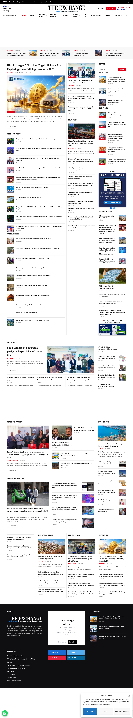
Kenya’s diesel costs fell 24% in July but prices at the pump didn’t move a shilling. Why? (39, 208)
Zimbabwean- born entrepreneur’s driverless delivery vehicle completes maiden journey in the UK (28, 509)
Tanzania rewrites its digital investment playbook (80, 54)
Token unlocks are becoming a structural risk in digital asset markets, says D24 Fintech (80, 109)
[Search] (126, 16)
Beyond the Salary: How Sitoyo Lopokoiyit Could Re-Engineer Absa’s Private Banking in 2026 (81, 593)
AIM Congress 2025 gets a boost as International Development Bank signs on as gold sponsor (107, 463)
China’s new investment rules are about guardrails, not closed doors (117, 124)
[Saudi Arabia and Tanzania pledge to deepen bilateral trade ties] (66, 53)
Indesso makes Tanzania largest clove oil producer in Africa (32, 320)
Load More (111, 171)
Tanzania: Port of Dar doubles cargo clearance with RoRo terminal (110, 445)
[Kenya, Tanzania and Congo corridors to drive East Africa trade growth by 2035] (81, 131)
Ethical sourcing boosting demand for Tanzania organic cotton (115, 54)
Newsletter (10, 671)
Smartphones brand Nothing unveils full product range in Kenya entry (64, 521)
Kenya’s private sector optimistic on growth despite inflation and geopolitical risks (39, 139)
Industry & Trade (42, 16)
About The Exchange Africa (15, 656)
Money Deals (75, 16)
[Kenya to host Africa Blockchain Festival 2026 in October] (10, 189)
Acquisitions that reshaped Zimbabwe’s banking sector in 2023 (80, 193)
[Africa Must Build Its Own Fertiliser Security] (10, 199)
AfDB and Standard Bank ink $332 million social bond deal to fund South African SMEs (39, 149)
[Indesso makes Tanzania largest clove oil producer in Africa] (10, 322)
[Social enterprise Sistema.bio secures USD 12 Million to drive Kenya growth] (122, 492)
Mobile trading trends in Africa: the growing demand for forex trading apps (81, 575)
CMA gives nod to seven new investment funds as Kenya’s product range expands (39, 217)
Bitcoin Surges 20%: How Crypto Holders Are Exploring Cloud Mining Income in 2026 (37, 2)
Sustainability (95, 15)
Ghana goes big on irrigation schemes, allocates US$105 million (33, 276)
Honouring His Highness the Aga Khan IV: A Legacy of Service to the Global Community (106, 376)
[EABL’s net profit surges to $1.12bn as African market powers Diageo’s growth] (122, 240)
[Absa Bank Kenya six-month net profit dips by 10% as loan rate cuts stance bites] (10, 170)
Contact (106, 2)
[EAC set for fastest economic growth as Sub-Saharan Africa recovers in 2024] (55, 456)
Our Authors (11, 674)
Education (99, 2)
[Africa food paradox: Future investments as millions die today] (10, 240)
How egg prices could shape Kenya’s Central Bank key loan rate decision (117, 150)
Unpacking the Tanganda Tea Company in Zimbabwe (31, 305)
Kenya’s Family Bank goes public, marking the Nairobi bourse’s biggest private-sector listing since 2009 (27, 454)
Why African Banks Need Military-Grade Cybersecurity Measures (80, 218)
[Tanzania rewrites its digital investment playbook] (98, 53)
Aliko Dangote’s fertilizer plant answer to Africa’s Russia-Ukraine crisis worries (38, 248)
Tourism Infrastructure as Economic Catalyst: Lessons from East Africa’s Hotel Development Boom (115, 137)
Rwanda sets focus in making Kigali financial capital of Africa (81, 227)
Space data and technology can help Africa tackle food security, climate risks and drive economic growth (107, 251)
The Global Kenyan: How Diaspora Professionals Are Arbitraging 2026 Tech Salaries (80, 584)
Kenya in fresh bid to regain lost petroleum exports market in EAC (76, 464)
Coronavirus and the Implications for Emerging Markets (106, 385)
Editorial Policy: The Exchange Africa (18, 665)
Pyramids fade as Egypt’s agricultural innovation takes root (32, 295)
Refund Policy (125, 2)
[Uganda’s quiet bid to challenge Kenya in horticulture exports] (102, 161)
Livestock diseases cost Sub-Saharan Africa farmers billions (32, 258)
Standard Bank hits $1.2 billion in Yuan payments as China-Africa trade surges (107, 261)
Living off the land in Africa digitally (26, 312)
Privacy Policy (115, 2)
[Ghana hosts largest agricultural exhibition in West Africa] (10, 287)
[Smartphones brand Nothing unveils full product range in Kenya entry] (88, 522)
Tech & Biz (84, 16)
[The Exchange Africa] (66, 8)
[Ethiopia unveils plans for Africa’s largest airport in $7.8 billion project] (122, 473)
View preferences (122, 711)
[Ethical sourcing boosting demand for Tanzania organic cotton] (122, 218)
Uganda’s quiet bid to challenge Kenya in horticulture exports (117, 160)
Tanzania (42, 50)
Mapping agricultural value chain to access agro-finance (31, 268)
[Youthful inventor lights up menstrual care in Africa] (122, 502)
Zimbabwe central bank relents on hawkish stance (81, 209)
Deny (105, 711)
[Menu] (129, 16)
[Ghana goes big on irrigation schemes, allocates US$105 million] (10, 277)
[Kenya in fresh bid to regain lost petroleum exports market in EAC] (55, 465)
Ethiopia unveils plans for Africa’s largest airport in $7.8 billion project (107, 472)
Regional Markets (53, 16)
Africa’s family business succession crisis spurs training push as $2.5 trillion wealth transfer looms (39, 227)
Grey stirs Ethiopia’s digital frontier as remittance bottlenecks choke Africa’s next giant (81, 98)
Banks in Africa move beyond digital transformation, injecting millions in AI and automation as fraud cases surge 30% (38, 179)
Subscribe (110, 8)
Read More (12, 126)
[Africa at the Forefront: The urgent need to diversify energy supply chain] (122, 367)
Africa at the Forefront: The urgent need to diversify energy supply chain (107, 367)
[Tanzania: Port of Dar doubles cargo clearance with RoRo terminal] (112, 433)
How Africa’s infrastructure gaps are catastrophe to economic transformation (80, 160)
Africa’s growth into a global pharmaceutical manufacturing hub (81, 169)
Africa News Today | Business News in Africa (21, 659)
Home (24, 15)
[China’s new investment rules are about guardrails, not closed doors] (102, 124)
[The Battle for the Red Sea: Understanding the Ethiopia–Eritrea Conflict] (62, 433)
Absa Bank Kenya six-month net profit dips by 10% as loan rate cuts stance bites (38, 168)
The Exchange (20, 72)
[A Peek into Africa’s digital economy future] (122, 511)
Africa (9, 514)
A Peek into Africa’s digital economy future (106, 510)
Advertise (90, 2)
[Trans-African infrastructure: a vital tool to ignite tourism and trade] (122, 358)
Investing (65, 15)
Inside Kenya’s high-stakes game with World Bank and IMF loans (81, 202)
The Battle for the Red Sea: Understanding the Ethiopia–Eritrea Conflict (61, 444)
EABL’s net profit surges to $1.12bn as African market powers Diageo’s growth (107, 240)
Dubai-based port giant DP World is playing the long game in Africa (112, 593)
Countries (107, 15)
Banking (31, 15)
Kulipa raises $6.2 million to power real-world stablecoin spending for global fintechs (80, 558)
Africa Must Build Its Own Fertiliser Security (28, 197)
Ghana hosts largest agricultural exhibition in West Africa (32, 285)
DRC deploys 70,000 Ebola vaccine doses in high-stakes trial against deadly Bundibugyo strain (80, 378)
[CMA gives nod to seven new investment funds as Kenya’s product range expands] (10, 218)
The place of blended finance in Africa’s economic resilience (80, 178)
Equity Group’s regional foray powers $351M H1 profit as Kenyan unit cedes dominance (37, 159)
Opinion (118, 15)
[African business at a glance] (122, 483)
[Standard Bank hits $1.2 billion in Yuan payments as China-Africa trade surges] (122, 261)
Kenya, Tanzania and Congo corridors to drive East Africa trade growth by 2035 (81, 143)
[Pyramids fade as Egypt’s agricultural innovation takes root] (10, 297)
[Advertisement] (66, 32)
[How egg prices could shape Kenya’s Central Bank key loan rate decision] (102, 150)
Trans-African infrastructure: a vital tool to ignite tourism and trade (107, 357)
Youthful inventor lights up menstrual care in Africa (105, 501)
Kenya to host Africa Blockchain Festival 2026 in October (32, 187)
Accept (90, 711)
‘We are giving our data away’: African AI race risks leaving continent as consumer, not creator (65, 509)
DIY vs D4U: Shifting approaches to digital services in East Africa (107, 348)
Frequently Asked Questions (16, 668)
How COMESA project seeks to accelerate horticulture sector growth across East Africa (84, 429)
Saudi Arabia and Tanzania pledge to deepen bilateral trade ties (49, 54)
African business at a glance (106, 481)
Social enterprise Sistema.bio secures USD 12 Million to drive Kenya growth (107, 491)
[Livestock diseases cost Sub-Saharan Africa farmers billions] (10, 260)
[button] (129, 696)
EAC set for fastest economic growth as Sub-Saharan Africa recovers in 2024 (77, 455)
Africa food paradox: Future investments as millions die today (33, 239)
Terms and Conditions (14, 681)
